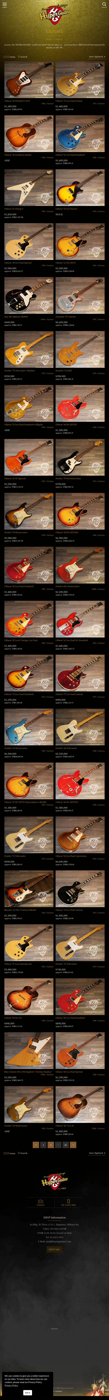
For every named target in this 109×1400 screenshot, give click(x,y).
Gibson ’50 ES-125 (13, 1017)
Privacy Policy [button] (11, 1385)
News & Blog (54, 1365)
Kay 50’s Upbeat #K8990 (16, 316)
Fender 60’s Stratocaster (67, 586)
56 (65, 1144)
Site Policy (54, 1373)
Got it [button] (27, 1393)
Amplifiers (54, 1336)
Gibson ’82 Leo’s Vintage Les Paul (20, 640)
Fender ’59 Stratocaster (16, 532)
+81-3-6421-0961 (68, 1204)
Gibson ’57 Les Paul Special (18, 963)
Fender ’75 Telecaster (66, 963)
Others (54, 1340)
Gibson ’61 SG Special (15, 478)
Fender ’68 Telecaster (66, 748)
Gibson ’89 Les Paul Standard (70, 1017)
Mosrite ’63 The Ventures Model (20, 909)
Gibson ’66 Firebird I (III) (17, 100)
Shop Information (54, 1357)
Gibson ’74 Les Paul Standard (18, 694)
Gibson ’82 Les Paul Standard (18, 586)
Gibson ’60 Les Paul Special (69, 1071)
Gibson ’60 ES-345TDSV (67, 532)
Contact (40, 1204)
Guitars (54, 1328)
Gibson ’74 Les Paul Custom (69, 909)
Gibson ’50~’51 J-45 (65, 1125)
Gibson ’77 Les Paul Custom (69, 694)
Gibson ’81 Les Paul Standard (70, 154)
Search (23, 56)
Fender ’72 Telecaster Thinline (19, 370)
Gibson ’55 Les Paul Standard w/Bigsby (23, 424)
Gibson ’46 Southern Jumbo (18, 154)
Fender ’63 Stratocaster (16, 1125)
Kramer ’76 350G (64, 370)
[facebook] (54, 1287)
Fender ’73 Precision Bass (68, 478)
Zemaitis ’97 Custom (66, 316)
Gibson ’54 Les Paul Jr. (67, 208)
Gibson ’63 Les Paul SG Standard (72, 640)
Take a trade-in (54, 1361)
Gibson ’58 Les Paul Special (18, 262)
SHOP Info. (54, 1249)
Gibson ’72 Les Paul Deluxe (69, 100)
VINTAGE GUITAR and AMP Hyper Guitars (54, 1388)
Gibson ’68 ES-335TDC (66, 424)
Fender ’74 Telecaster (15, 856)
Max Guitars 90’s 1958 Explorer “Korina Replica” (28, 1071)
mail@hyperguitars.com (58, 1241)
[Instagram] (54, 1302)
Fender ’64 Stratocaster (16, 748)
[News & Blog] (54, 1272)
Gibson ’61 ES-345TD (66, 262)
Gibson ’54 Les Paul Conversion (71, 856)
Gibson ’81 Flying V (13, 208)
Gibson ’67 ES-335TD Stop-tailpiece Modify (25, 802)
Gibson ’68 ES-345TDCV (67, 802)
